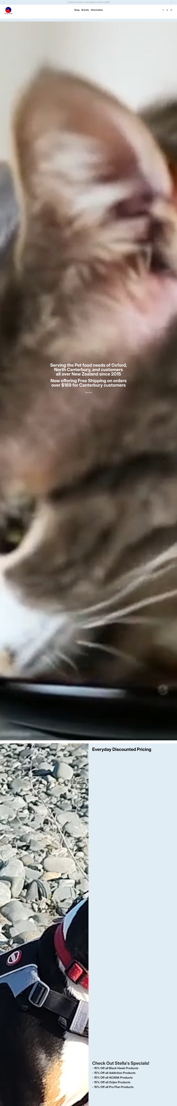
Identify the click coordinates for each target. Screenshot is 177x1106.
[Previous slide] (4, 2)
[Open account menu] (167, 10)
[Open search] (163, 10)
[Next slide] (171, 2)
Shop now (88, 392)
